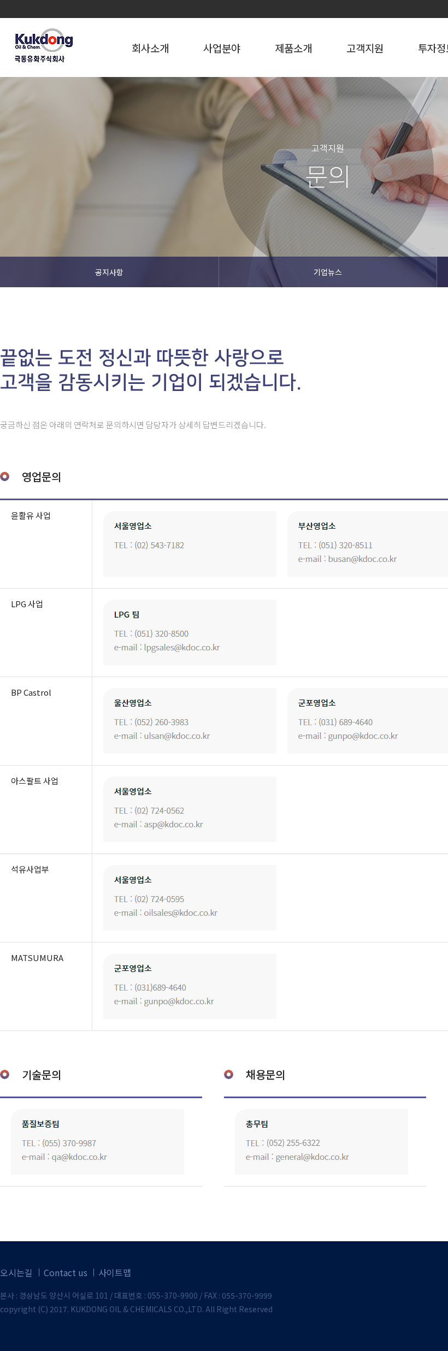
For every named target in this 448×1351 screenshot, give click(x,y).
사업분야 (221, 48)
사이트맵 (114, 1272)
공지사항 (109, 271)
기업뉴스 (328, 271)
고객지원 (365, 48)
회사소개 (150, 48)
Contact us (65, 1272)
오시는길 (16, 1272)
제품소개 (293, 48)
